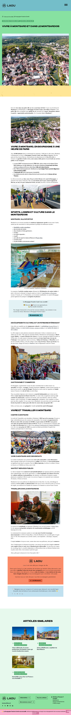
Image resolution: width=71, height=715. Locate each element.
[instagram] (19, 593)
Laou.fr (25, 565)
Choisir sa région (20, 672)
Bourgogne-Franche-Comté (11, 21)
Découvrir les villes (27, 21)
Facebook (36, 589)
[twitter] (14, 593)
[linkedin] (22, 593)
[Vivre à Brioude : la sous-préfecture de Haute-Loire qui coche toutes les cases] (23, 627)
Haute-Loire (18, 643)
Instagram (28, 589)
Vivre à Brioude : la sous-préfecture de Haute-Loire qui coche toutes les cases (22, 649)
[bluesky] (17, 593)
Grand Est (42, 643)
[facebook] (12, 593)
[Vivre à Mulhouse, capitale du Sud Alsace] (48, 627)
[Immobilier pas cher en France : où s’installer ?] (23, 656)
